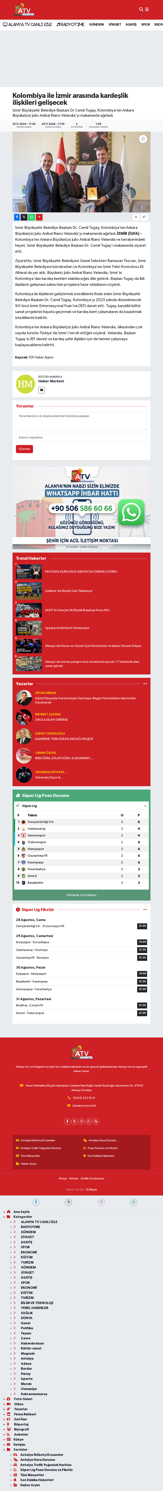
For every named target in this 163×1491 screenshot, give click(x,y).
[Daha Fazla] (39, 217)
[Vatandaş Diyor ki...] (24, 774)
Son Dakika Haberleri (100, 1155)
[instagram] (101, 1202)
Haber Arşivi (29, 1163)
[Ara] (141, 10)
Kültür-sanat (31, 1348)
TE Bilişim (91, 1189)
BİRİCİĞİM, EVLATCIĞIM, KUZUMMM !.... (64, 758)
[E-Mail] (41, 390)
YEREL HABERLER (34, 1308)
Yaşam (25, 1333)
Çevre (25, 1338)
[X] (74, 1121)
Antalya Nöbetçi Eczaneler (38, 1140)
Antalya (27, 1358)
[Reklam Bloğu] (81, 508)
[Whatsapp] (88, 1121)
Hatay (25, 1373)
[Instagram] (81, 1121)
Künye (63, 1178)
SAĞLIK (26, 1313)
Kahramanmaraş (33, 1394)
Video (18, 1404)
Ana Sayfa (22, 1212)
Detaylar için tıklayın (81, 895)
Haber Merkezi (51, 381)
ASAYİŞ (131, 24)
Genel (25, 1323)
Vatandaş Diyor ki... (50, 772)
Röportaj (21, 1424)
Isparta (26, 1378)
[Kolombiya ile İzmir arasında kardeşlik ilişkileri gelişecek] (82, 172)
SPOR (145, 24)
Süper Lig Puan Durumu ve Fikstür (46, 1470)
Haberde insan (32, 1343)
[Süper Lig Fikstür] (145, 909)
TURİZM (27, 1262)
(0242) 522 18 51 (84, 1097)
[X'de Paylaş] (24, 217)
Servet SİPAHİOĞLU (50, 733)
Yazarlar (21, 1409)
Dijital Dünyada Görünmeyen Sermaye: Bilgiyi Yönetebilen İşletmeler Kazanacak (85, 700)
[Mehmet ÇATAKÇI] (24, 717)
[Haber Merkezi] (25, 384)
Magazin (27, 1353)
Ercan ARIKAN (45, 693)
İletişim (73, 1178)
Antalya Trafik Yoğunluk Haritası (40, 1148)
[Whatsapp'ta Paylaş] (31, 217)
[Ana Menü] (147, 10)
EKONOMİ (28, 1252)
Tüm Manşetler (30, 1155)
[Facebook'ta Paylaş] (17, 217)
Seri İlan (20, 1419)
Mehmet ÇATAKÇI (48, 714)
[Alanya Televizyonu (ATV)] (24, 10)
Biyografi (21, 1429)
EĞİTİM (26, 1257)
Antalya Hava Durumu (102, 1140)
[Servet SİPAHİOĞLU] (24, 736)
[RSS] (96, 1121)
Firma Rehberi (25, 1414)
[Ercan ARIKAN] (24, 697)
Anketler (21, 1434)
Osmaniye (28, 1389)
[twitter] (68, 1202)
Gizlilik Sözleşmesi (92, 1178)
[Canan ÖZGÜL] (24, 755)
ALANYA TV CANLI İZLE (29, 24)
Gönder (24, 449)
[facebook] (35, 1202)
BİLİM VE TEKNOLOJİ (36, 1303)
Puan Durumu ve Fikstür (103, 1148)
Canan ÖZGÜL (45, 752)
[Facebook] (67, 1121)
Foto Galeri (23, 1399)
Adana (25, 1363)
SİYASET (115, 24)
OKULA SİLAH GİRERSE (51, 719)
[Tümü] (145, 684)
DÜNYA (26, 1318)
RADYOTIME (72, 24)
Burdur (26, 1368)
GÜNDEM (96, 24)
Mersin (26, 1384)
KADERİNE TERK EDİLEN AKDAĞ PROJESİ (64, 739)
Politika (26, 1328)
